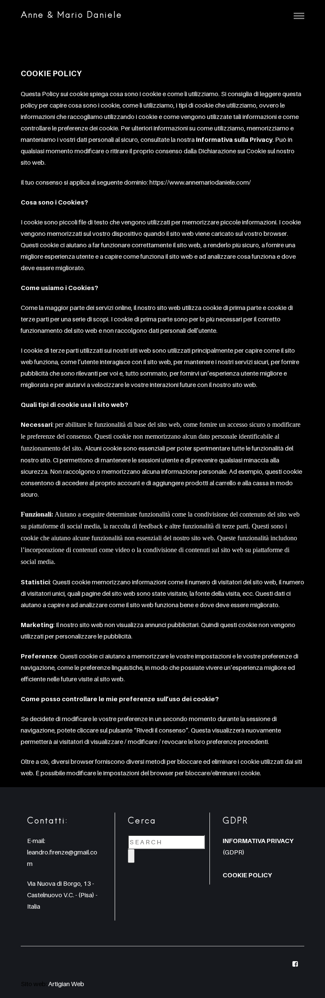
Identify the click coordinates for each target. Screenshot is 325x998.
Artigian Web (66, 983)
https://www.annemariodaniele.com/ (200, 182)
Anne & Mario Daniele (71, 16)
